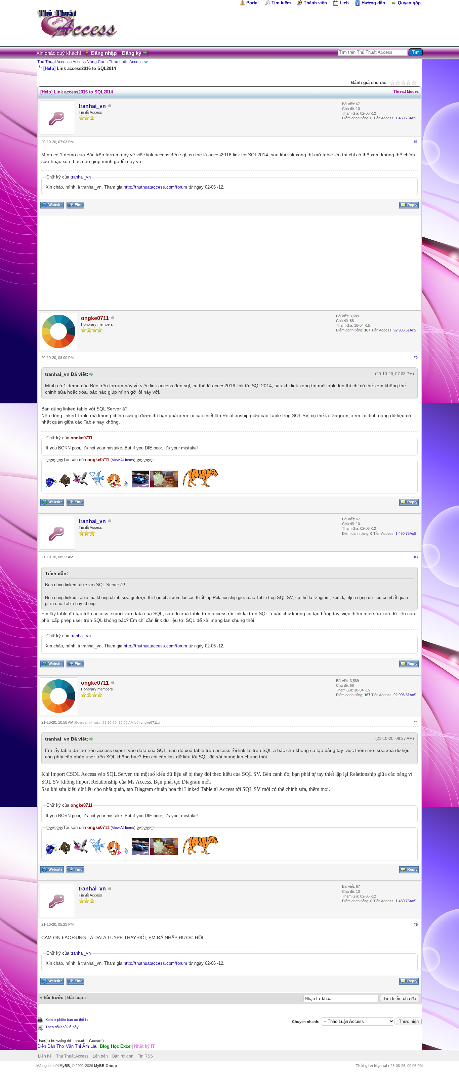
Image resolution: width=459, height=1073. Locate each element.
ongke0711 (149, 722)
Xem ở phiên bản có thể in (66, 1020)
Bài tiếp (75, 997)
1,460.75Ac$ (405, 118)
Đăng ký (131, 53)
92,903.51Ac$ (404, 330)
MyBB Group (105, 1066)
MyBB (64, 1066)
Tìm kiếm (281, 2)
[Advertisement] (229, 263)
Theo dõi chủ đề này (62, 1027)
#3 (416, 557)
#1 (416, 142)
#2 (416, 358)
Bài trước (53, 997)
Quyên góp (409, 2)
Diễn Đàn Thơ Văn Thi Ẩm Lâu (67, 1046)
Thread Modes (406, 91)
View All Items (123, 460)
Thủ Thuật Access (53, 61)
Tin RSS (145, 1056)
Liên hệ (45, 1056)
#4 (416, 722)
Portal (252, 2)
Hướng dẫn (373, 2)
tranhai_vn (92, 106)
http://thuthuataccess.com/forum (155, 187)
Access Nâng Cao (89, 61)
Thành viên (315, 2)
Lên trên (100, 1056)
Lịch (344, 2)
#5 (416, 924)
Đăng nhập (104, 53)
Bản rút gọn (122, 1056)
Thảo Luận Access (125, 61)
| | (96, 1046)
